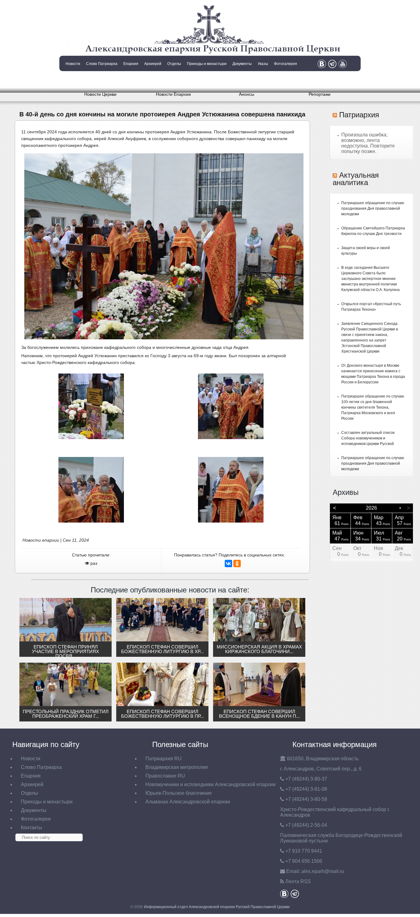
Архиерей (152, 64)
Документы (242, 64)
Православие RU (165, 775)
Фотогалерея (285, 64)
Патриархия (359, 115)
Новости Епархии (173, 94)
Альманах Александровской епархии (187, 801)
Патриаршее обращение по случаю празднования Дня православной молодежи (372, 208)
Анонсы (246, 94)
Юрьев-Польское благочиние (178, 793)
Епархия (130, 64)
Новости (72, 64)
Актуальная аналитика (356, 179)
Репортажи (320, 94)
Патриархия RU (163, 758)
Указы (263, 64)
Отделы (174, 64)
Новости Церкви (100, 94)
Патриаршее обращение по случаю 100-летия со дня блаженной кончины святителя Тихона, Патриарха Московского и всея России (372, 407)
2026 (371, 508)
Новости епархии (40, 540)
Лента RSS (298, 881)
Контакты (72, 79)
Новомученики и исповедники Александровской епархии (210, 784)
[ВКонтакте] (228, 563)
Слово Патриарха (101, 64)
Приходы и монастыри (207, 64)
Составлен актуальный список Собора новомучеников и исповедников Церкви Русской (367, 438)
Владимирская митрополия (176, 767)
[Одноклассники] (237, 563)
